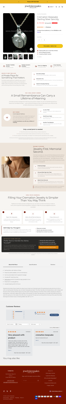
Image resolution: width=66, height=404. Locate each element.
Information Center (50, 373)
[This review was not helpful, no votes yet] (28, 353)
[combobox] (23, 324)
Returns (22, 397)
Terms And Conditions (8, 399)
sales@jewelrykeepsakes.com (10, 382)
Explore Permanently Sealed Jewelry (48, 247)
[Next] (47, 2)
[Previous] (18, 2)
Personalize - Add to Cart (50, 46)
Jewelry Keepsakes (41, 14)
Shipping (17, 397)
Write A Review (54, 315)
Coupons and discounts (50, 383)
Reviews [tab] (53, 264)
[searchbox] (10, 324)
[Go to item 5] (26, 57)
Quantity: (39, 37)
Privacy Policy (6, 397)
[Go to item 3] (15, 57)
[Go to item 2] (10, 57)
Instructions (7, 279)
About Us (50, 370)
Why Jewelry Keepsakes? (50, 378)
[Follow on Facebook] (4, 391)
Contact (50, 380)
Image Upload (50, 385)
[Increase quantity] (44, 40)
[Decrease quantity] (39, 40)
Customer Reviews (50, 375)
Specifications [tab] (33, 264)
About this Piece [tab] (13, 264)
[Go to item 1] (5, 57)
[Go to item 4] (21, 57)
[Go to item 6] (31, 57)
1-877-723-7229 (10, 380)
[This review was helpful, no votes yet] (26, 353)
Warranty (12, 397)
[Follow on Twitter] (7, 391)
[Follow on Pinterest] (10, 391)
